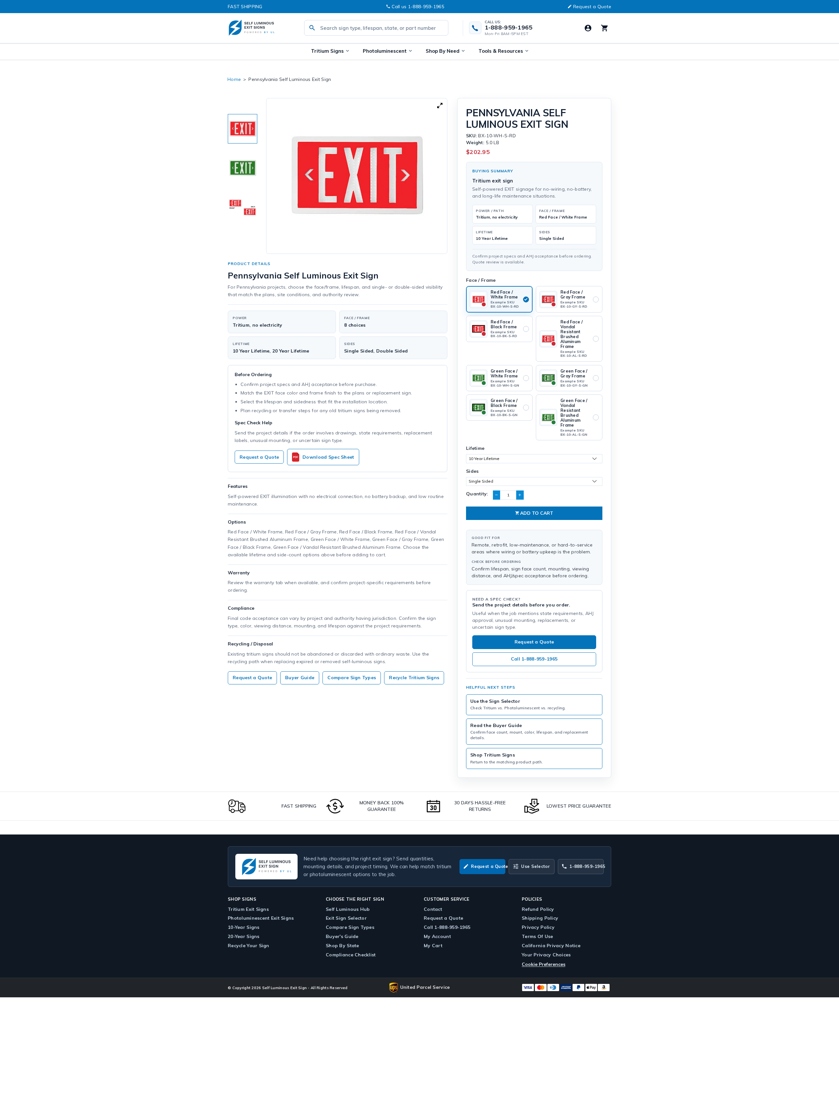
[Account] (588, 28)
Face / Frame (481, 280)
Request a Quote (592, 7)
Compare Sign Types (351, 678)
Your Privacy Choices (546, 955)
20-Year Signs (244, 936)
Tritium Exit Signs (248, 909)
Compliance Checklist (351, 955)
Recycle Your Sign (248, 946)
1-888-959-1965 (509, 27)
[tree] (242, 168)
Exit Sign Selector (346, 918)
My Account (437, 936)
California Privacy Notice (551, 946)
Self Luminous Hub (348, 909)
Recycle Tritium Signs (414, 678)
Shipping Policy (540, 918)
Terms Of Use (537, 936)
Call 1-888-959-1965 (534, 659)
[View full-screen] (440, 105)
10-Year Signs (244, 927)
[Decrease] (496, 495)
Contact (433, 909)
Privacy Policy (538, 927)
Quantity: (477, 494)
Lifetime (475, 448)
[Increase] (519, 495)
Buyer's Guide (342, 936)
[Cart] (604, 28)
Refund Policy (538, 909)
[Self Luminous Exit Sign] (259, 28)
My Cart (433, 946)
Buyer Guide (299, 678)
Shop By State (342, 946)
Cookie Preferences (543, 964)
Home (234, 79)
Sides (472, 471)
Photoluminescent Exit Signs (261, 918)
